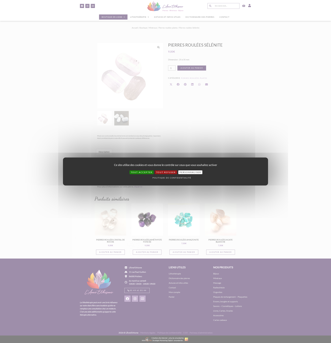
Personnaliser (190, 172)
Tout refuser (166, 172)
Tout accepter (141, 172)
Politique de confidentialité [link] (166, 178)
